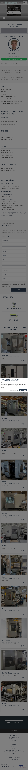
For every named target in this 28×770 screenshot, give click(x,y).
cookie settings (13, 390)
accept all (23, 390)
